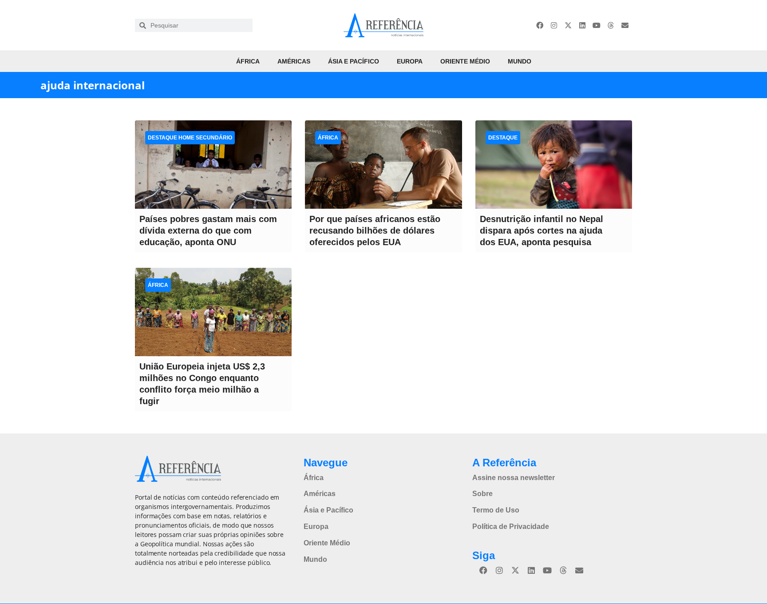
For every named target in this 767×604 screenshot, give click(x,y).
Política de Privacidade (510, 526)
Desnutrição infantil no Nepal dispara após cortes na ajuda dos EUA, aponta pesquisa (541, 230)
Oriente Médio (465, 61)
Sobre (482, 493)
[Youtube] (596, 25)
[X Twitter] (568, 25)
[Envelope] (625, 25)
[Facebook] (540, 25)
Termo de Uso (495, 510)
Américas (293, 61)
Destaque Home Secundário (190, 138)
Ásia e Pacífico (353, 61)
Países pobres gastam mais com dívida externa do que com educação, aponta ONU (208, 230)
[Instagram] (554, 25)
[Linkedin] (582, 25)
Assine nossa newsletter (513, 477)
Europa (410, 61)
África (248, 61)
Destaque (503, 138)
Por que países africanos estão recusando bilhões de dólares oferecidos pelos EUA (374, 230)
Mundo (519, 61)
